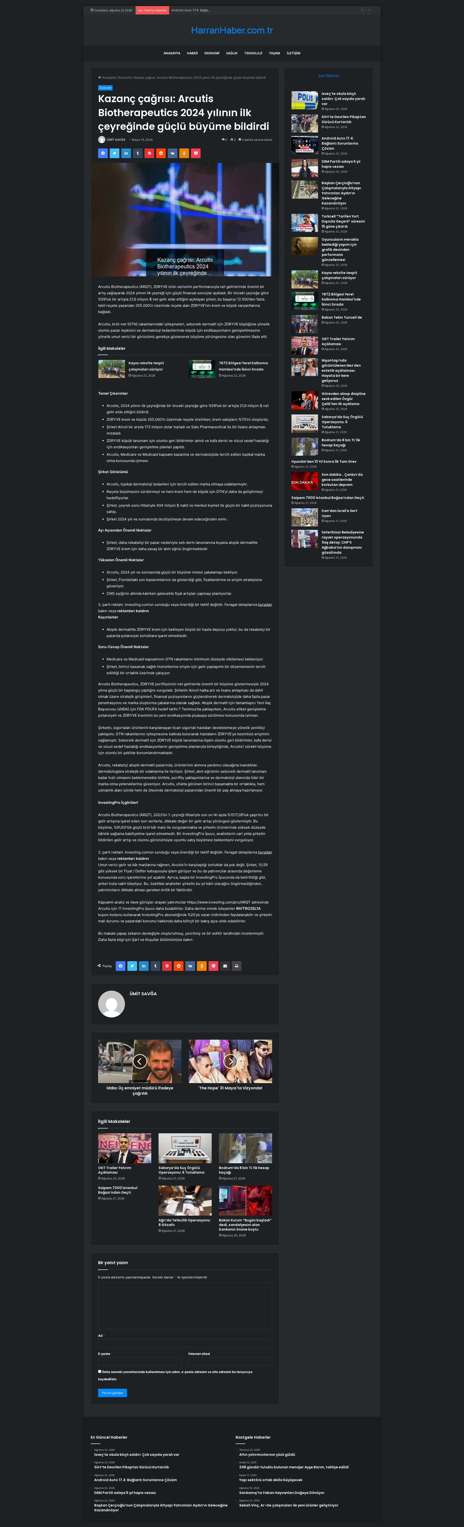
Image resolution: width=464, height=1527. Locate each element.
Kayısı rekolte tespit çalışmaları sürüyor (339, 275)
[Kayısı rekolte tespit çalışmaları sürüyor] (111, 369)
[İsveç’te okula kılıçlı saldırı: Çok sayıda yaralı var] (304, 100)
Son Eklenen (329, 75)
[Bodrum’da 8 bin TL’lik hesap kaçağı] (245, 1148)
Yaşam (274, 53)
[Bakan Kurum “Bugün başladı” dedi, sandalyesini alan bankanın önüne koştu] (245, 1201)
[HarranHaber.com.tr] (232, 30)
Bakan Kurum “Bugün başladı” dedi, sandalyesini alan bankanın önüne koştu (245, 1225)
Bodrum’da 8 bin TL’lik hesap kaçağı (244, 1170)
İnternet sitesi (199, 1354)
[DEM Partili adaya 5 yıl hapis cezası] (304, 168)
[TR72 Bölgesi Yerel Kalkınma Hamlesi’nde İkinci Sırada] (202, 369)
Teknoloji (253, 53)
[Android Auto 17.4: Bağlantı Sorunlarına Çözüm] (304, 145)
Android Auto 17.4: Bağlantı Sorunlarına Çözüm (206, 10)
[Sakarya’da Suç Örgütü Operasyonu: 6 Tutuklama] (185, 1148)
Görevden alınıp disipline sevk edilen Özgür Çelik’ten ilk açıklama (344, 398)
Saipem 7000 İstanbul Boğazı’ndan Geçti (117, 1190)
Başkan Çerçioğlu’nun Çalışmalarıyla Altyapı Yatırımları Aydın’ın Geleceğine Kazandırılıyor (341, 193)
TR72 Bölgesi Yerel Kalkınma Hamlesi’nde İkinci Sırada (341, 299)
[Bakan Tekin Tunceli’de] (304, 324)
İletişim (293, 53)
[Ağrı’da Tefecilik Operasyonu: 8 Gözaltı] (185, 1201)
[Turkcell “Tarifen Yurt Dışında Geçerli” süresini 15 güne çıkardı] (304, 223)
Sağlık (232, 53)
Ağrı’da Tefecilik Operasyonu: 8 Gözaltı (185, 1222)
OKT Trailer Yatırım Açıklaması (114, 1170)
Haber (192, 53)
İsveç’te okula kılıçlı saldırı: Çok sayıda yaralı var (343, 98)
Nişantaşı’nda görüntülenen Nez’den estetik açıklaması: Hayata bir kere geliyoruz (341, 370)
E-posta (105, 1354)
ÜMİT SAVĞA (116, 139)
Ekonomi (211, 53)
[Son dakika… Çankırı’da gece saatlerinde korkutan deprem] (304, 481)
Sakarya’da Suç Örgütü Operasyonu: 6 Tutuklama (181, 1170)
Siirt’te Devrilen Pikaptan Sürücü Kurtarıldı (344, 119)
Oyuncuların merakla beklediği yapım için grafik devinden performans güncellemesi (340, 249)
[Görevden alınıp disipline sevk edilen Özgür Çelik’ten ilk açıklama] (304, 400)
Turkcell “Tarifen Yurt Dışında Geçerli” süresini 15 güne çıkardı (343, 221)
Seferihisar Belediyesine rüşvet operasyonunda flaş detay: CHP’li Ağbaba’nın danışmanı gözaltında (343, 542)
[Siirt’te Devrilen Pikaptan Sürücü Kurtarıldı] (304, 123)
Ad (101, 1336)
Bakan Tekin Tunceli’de (342, 317)
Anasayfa (172, 53)
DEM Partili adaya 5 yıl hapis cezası (341, 164)
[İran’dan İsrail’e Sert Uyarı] (304, 517)
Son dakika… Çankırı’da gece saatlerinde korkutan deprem (342, 479)
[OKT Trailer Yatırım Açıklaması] (124, 1148)
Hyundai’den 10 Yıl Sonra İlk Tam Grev (323, 461)
